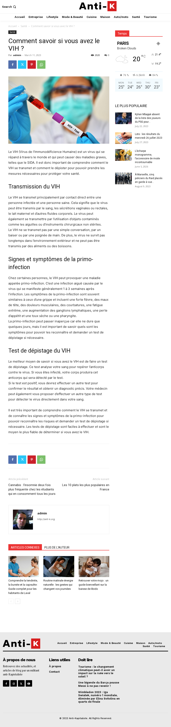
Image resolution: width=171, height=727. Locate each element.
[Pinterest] (32, 64)
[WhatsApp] (41, 64)
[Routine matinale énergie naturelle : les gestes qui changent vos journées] (58, 566)
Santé (24, 26)
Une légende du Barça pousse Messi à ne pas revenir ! (98, 684)
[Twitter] (22, 64)
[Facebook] (12, 64)
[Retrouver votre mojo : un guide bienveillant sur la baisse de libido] (94, 566)
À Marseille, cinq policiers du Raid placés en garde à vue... (148, 178)
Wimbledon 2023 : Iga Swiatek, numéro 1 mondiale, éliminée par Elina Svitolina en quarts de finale (99, 697)
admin (17, 55)
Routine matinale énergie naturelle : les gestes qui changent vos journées (58, 584)
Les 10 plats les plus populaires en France (85, 487)
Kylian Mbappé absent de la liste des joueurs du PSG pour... (148, 118)
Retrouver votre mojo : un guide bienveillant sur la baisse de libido (93, 584)
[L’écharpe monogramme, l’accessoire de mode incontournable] (123, 155)
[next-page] (17, 601)
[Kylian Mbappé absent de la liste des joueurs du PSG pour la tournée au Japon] (123, 118)
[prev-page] (11, 601)
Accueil (12, 26)
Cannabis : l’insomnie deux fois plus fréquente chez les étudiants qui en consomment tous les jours (31, 489)
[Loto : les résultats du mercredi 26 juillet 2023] (123, 138)
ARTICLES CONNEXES (25, 547)
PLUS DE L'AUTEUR (56, 547)
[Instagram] (13, 683)
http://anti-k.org (46, 519)
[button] (9, 7)
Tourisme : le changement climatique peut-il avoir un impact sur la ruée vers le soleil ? (96, 671)
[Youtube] (29, 683)
